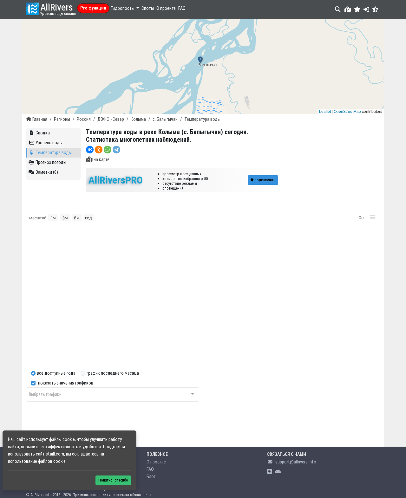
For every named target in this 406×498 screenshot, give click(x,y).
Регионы (62, 119)
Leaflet (325, 111)
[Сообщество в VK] (269, 472)
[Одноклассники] (98, 149)
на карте (101, 159)
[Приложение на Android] (278, 472)
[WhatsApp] (107, 149)
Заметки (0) (47, 172)
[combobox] (112, 394)
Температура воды (54, 152)
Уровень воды (49, 143)
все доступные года (56, 373)
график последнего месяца (113, 373)
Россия (84, 119)
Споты (147, 8)
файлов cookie (52, 461)
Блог (151, 476)
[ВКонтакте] (90, 149)
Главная (39, 119)
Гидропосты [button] (123, 8)
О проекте (166, 8)
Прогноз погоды (51, 162)
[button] (357, 9)
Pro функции (93, 8)
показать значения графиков (65, 383)
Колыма (138, 119)
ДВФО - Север (110, 119)
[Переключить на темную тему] (375, 9)
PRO (115, 180)
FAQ (182, 8)
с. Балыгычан (165, 119)
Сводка (43, 133)
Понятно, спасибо (113, 480)
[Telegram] (116, 149)
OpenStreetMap (347, 111)
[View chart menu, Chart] (372, 217)
